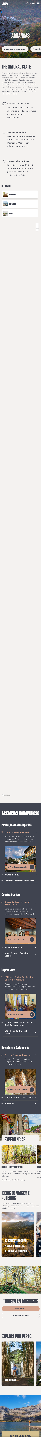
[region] (20, 509)
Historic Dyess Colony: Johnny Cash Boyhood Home (19, 1023)
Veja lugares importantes (15, 49)
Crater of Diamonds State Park (19, 880)
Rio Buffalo (10, 1103)
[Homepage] (5, 4)
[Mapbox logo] (6, 795)
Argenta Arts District (14, 947)
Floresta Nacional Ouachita (18, 1055)
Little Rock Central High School (16, 1032)
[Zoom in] (37, 224)
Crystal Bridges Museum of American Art (17, 903)
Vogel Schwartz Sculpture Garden (17, 954)
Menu (32, 3)
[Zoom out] (37, 227)
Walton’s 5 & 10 (12, 874)
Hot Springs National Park (17, 832)
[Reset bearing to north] (37, 229)
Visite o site (19, 1309)
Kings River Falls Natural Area (19, 1097)
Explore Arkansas (22, 1315)
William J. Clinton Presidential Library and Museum (19, 978)
